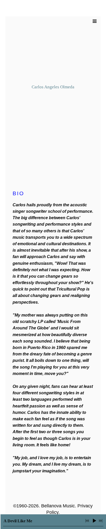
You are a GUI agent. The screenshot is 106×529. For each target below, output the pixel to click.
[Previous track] (87, 520)
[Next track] (100, 520)
